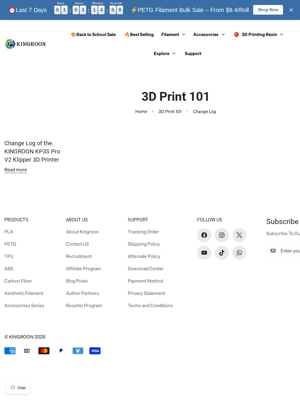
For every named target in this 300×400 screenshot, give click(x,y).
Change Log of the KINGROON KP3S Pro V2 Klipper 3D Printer (32, 151)
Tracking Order (143, 231)
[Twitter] (239, 235)
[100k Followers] (222, 235)
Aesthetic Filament (23, 293)
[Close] (291, 10)
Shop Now (268, 9)
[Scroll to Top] (286, 368)
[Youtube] (204, 253)
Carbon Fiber (18, 281)
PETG (10, 244)
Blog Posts (77, 281)
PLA (8, 231)
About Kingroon (82, 231)
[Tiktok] (222, 253)
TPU (8, 256)
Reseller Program (84, 305)
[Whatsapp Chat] (239, 253)
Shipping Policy (144, 244)
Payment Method (145, 281)
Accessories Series (24, 305)
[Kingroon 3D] (25, 44)
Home (141, 111)
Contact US (77, 244)
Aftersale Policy (144, 256)
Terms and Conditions (150, 305)
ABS (8, 268)
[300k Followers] (204, 235)
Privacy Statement (146, 293)
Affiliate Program (83, 268)
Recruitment (79, 256)
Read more (15, 169)
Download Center (146, 268)
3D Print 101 (170, 111)
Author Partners (82, 293)
